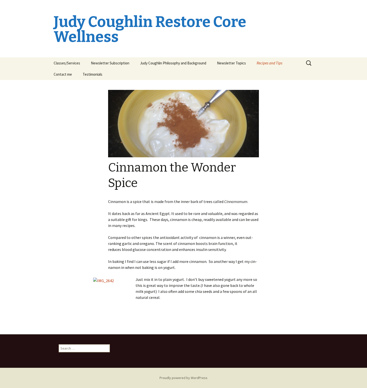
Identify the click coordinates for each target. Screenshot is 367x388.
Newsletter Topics (231, 63)
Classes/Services (67, 63)
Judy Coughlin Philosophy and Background (173, 63)
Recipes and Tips (269, 63)
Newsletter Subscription (110, 63)
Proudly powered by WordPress (183, 378)
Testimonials (92, 74)
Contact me (63, 74)
